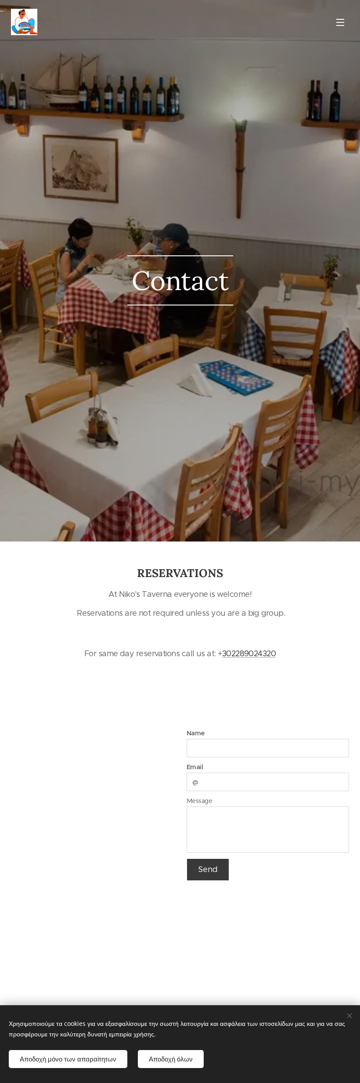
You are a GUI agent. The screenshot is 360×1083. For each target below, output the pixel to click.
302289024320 (249, 653)
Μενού (340, 22)
